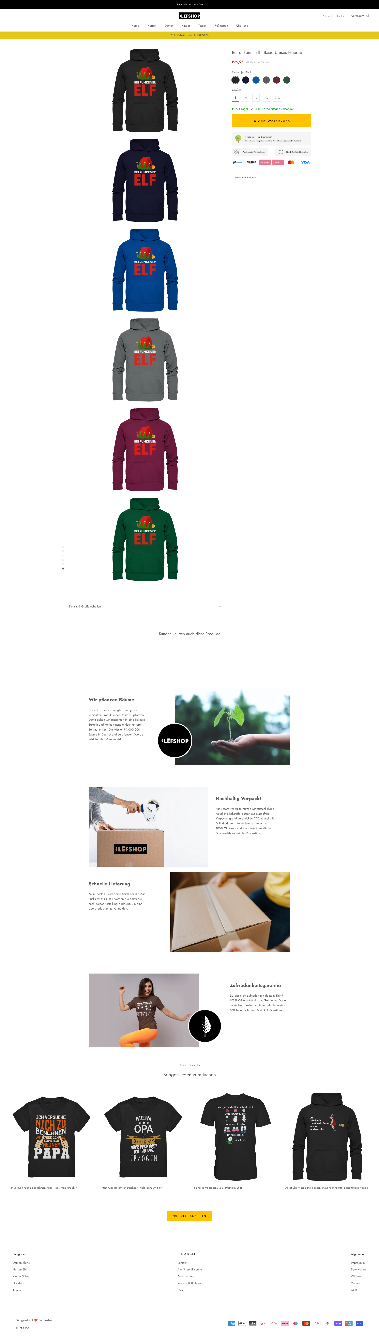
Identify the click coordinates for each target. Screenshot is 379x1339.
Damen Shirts (21, 1263)
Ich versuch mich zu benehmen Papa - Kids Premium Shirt (43, 1188)
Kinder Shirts (21, 1276)
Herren (151, 26)
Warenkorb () (359, 16)
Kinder (186, 26)
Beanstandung (186, 1276)
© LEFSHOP (22, 1328)
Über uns (242, 26)
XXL (277, 97)
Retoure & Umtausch (190, 1283)
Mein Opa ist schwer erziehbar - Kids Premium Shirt (132, 1188)
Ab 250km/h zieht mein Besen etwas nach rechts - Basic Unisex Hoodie (327, 1188)
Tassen (202, 26)
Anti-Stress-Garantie (189, 1269)
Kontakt (182, 1263)
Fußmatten (221, 26)
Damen (169, 26)
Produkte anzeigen (189, 1216)
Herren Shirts (21, 1269)
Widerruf (356, 1276)
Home (135, 26)
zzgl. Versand (262, 62)
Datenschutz (358, 1269)
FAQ (180, 1290)
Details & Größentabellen (85, 606)
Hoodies (18, 1283)
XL (266, 97)
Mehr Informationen (245, 177)
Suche (340, 16)
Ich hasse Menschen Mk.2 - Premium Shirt (217, 1188)
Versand (356, 1283)
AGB (354, 1290)
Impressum (358, 1263)
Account (327, 16)
